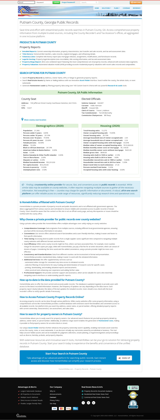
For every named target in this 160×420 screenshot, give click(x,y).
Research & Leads (115, 85)
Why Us (52, 391)
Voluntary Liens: (28, 56)
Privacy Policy (54, 400)
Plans (116, 8)
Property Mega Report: (31, 62)
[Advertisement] (131, 234)
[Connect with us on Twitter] (83, 402)
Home (97, 8)
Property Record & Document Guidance (98, 391)
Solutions (106, 8)
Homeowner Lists (106, 321)
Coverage (126, 8)
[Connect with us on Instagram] (88, 402)
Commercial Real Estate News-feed (96, 397)
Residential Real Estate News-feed (96, 394)
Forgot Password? (68, 2)
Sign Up (125, 358)
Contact (53, 397)
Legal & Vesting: (29, 59)
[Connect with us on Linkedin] (93, 402)
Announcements (55, 394)
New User (137, 2)
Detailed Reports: (29, 51)
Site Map (53, 403)
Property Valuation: (30, 64)
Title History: (27, 54)
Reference (136, 8)
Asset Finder (85, 80)
